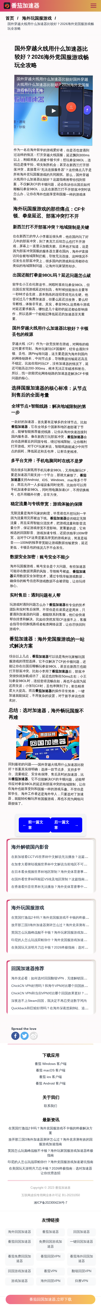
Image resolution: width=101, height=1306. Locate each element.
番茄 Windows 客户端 (50, 1064)
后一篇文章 (66, 825)
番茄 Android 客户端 (51, 1083)
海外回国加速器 (19, 1232)
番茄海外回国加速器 (81, 1259)
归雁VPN (81, 1281)
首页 (10, 18)
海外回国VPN (50, 1281)
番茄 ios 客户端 (50, 1077)
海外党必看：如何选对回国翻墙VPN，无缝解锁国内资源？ (54, 978)
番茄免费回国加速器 (19, 1259)
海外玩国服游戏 (37, 18)
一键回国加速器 (81, 1241)
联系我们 (50, 1106)
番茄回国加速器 (19, 1241)
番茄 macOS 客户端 (50, 1070)
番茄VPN (50, 1271)
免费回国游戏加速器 (50, 1244)
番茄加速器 (50, 1232)
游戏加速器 (19, 1281)
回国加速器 (81, 1232)
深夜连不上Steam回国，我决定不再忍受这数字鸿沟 (49, 1001)
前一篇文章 (33, 825)
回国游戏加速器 (19, 1271)
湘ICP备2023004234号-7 (50, 1202)
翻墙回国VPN (81, 1271)
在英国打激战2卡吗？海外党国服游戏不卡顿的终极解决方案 (55, 917)
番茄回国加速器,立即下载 (50, 1299)
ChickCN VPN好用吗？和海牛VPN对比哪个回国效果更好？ (54, 986)
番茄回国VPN (50, 1256)
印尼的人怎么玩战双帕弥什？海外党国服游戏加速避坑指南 (54, 940)
